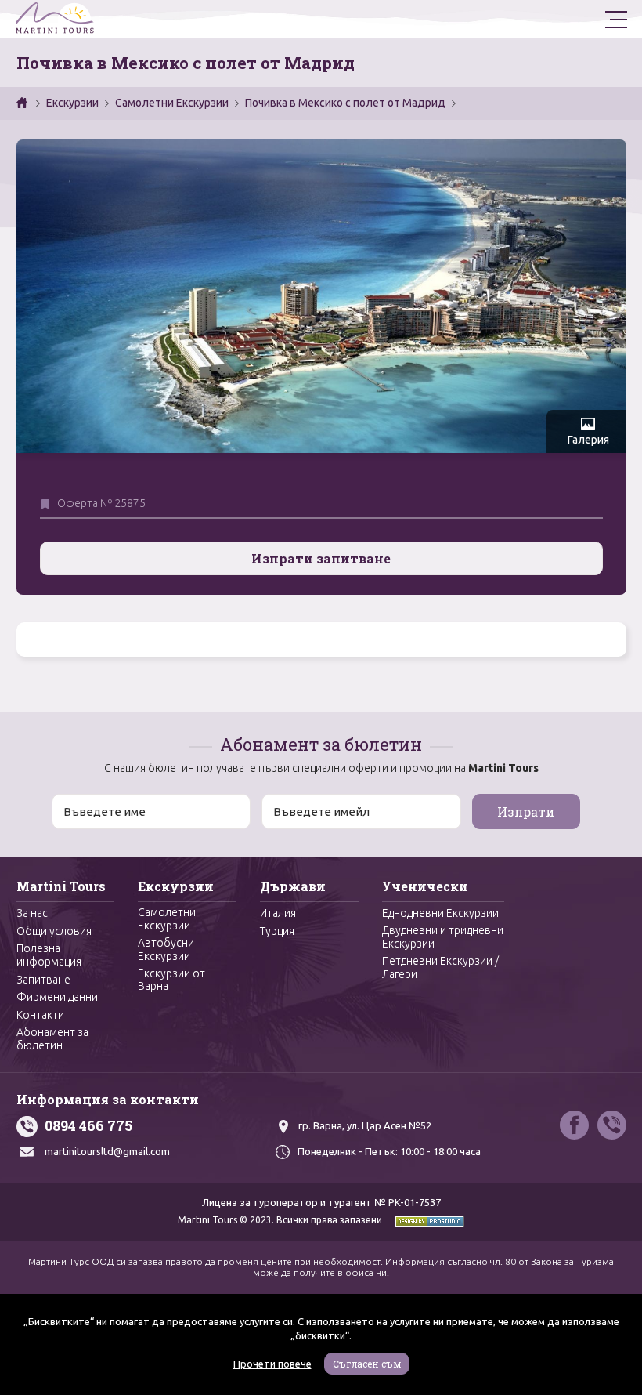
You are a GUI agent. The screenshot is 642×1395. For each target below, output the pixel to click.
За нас (32, 913)
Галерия (588, 439)
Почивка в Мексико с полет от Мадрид (345, 102)
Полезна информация (48, 955)
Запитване (43, 979)
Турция (277, 931)
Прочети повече (272, 1363)
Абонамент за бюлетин (52, 1039)
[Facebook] (574, 1125)
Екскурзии (72, 102)
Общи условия (54, 931)
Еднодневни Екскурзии (440, 913)
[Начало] (23, 102)
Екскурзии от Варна (171, 980)
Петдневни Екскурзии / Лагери (440, 967)
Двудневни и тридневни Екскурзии (442, 937)
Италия (278, 913)
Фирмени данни (57, 997)
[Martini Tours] (55, 19)
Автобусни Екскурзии (166, 949)
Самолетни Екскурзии (172, 102)
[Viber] (611, 1125)
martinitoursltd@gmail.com (107, 1151)
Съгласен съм (367, 1363)
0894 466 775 (88, 1125)
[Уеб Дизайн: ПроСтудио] (424, 1220)
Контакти (40, 1015)
